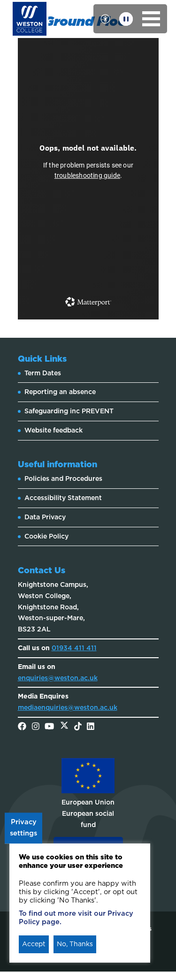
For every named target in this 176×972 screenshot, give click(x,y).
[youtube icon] (49, 727)
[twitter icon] (64, 727)
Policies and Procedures (63, 478)
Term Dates (42, 373)
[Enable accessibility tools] (105, 19)
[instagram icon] (35, 727)
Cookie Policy (46, 536)
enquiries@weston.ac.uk (58, 678)
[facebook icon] (22, 727)
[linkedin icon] (90, 727)
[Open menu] (151, 19)
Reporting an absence (60, 391)
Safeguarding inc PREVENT (69, 411)
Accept (34, 944)
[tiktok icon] (78, 727)
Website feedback (53, 430)
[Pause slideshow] (126, 19)
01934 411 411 (74, 648)
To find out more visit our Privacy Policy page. (76, 917)
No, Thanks (75, 944)
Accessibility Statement (63, 497)
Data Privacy (45, 517)
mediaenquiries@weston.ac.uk (67, 707)
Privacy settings (23, 828)
